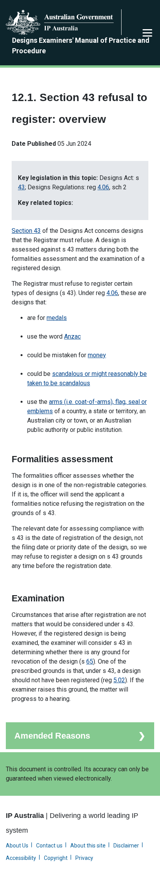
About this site (88, 845)
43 (21, 187)
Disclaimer (126, 845)
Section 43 (26, 230)
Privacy (84, 858)
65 (89, 661)
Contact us (49, 845)
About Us (17, 845)
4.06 (103, 187)
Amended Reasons (52, 736)
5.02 (119, 680)
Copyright (56, 858)
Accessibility (21, 858)
